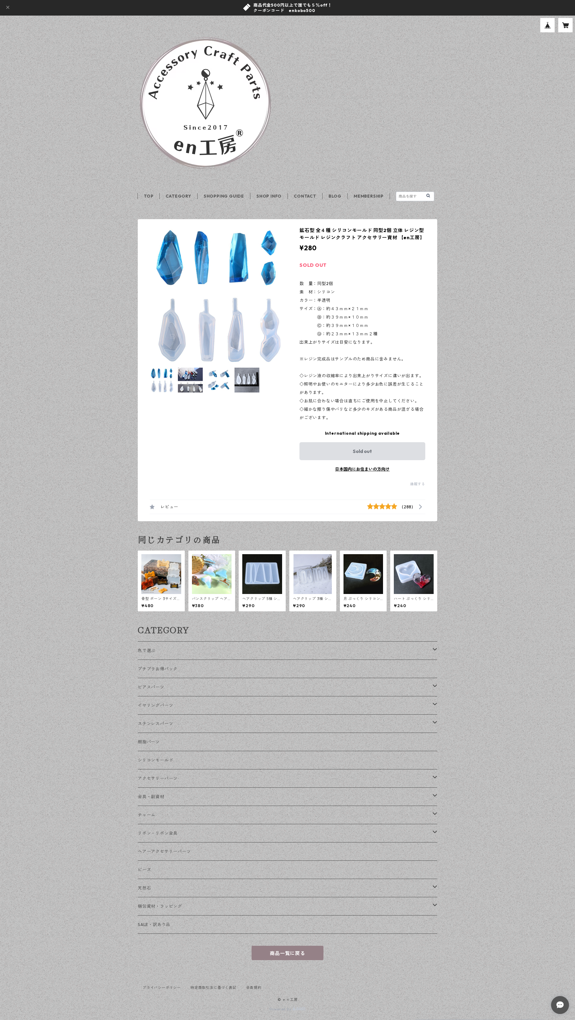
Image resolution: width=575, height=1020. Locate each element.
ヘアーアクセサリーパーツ (164, 851)
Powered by (281, 1009)
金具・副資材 (151, 796)
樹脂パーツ (149, 742)
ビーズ (144, 869)
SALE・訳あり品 (154, 924)
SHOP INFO (269, 196)
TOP (148, 196)
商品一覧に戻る (287, 953)
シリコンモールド (155, 760)
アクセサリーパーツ (158, 778)
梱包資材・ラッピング (160, 906)
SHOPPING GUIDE (224, 196)
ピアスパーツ (151, 687)
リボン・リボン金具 (158, 833)
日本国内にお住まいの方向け (362, 469)
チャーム (146, 815)
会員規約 (253, 987)
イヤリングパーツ (155, 705)
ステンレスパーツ (155, 723)
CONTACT (305, 196)
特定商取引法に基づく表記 (213, 987)
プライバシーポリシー (162, 987)
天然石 (144, 888)
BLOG (335, 196)
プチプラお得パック (158, 669)
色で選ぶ (146, 650)
